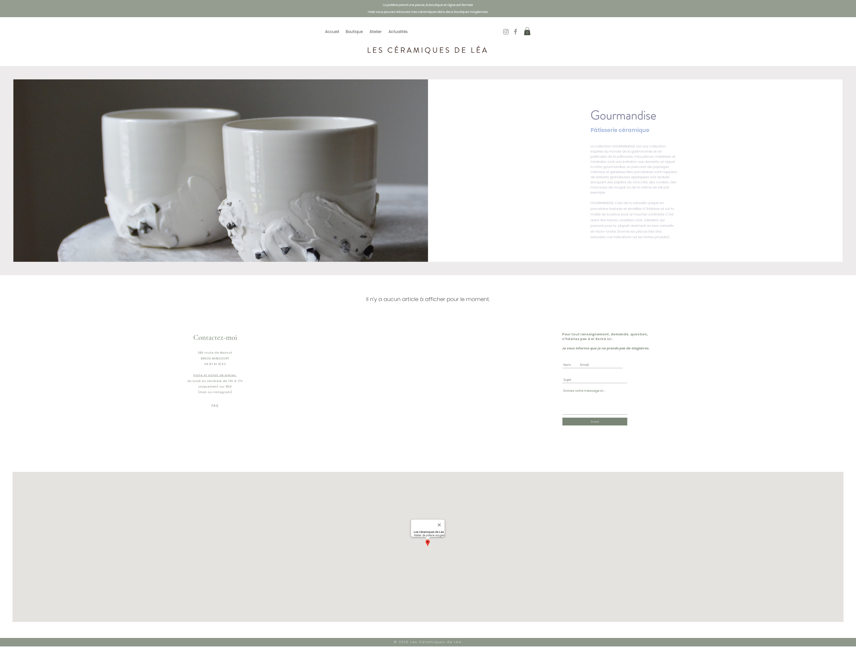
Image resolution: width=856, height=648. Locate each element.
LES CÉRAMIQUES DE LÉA (428, 50)
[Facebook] (515, 31)
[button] (527, 31)
